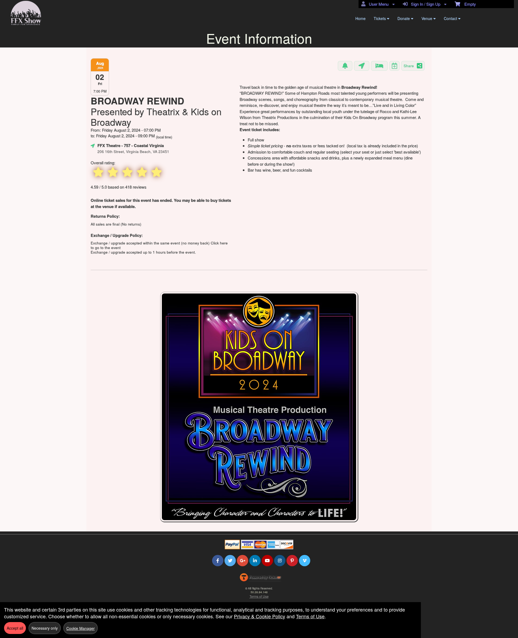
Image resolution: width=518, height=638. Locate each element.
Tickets (380, 18)
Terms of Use (259, 596)
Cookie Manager (80, 628)
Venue (427, 18)
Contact (451, 18)
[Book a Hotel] (379, 65)
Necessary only (45, 628)
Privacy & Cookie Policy (259, 616)
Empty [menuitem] (468, 4)
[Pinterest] (292, 560)
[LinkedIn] (255, 560)
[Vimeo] (304, 560)
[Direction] (362, 65)
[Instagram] (280, 560)
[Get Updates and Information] (345, 65)
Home (360, 18)
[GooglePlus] (242, 560)
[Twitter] (230, 560)
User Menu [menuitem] (378, 4)
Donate (404, 18)
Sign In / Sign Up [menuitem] (424, 4)
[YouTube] (267, 560)
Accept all (15, 628)
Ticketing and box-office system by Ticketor (260, 578)
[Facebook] (218, 560)
